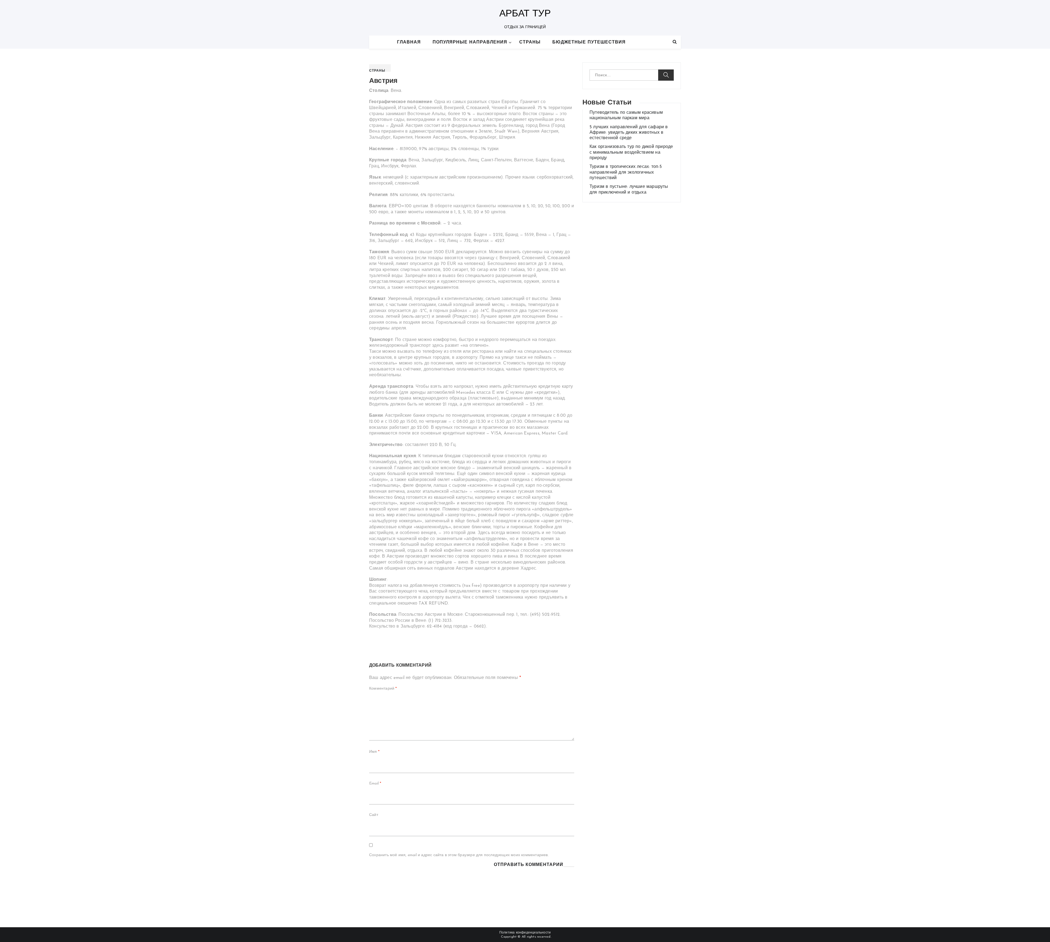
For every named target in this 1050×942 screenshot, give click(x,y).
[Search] (675, 42)
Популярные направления (470, 42)
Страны (530, 42)
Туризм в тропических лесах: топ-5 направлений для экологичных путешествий (626, 172)
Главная (409, 42)
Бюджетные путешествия (589, 42)
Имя (374, 752)
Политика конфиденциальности (525, 932)
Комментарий (383, 689)
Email (375, 783)
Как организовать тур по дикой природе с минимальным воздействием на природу (631, 152)
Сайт (373, 815)
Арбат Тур (525, 14)
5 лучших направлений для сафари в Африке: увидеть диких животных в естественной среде (629, 133)
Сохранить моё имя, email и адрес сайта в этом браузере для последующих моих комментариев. (459, 855)
